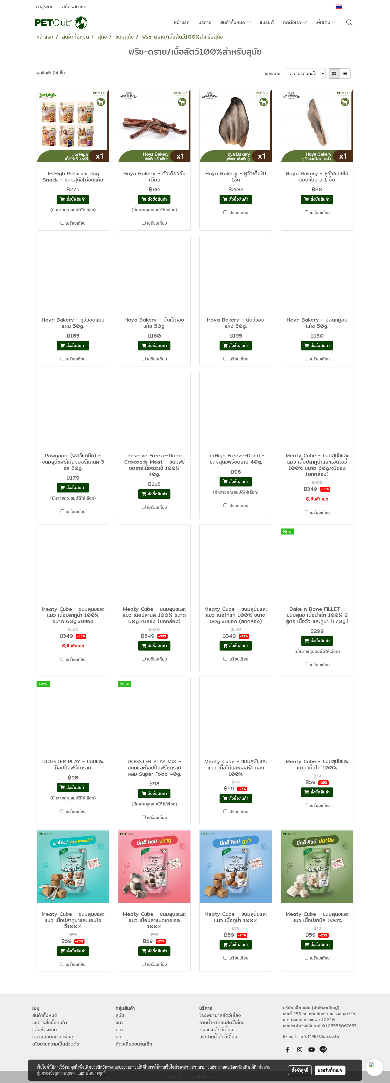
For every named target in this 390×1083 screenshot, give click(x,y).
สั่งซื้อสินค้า (75, 199)
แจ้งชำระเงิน (44, 1029)
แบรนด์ (267, 22)
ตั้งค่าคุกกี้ (300, 1070)
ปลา (119, 1029)
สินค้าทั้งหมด (233, 22)
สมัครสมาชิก (74, 6)
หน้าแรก (182, 22)
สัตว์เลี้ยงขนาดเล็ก (134, 1044)
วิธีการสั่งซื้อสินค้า (49, 1022)
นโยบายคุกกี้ (96, 1073)
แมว (120, 1022)
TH (346, 6)
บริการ (204, 22)
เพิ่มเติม (323, 22)
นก (118, 1036)
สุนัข (120, 1015)
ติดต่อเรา (293, 22)
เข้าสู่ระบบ (44, 6)
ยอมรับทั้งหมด (330, 1070)
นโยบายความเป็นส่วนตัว (55, 1044)
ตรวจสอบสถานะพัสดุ (52, 1036)
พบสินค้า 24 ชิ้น (51, 73)
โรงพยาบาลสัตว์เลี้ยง (220, 1015)
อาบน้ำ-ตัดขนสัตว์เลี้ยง (222, 1022)
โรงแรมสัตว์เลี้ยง (216, 1029)
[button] (349, 22)
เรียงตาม (275, 74)
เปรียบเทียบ (76, 223)
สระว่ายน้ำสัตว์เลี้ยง (218, 1036)
